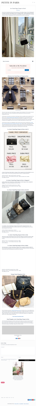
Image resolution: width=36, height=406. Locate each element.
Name (2, 357)
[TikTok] (34, 399)
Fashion (4, 397)
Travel (11, 397)
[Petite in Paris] (10, 2)
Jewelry (9, 397)
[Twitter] (17, 338)
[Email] (19, 338)
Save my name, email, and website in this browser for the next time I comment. (8, 360)
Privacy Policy (16, 403)
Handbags (7, 397)
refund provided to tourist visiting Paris (12, 117)
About (13, 397)
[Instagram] (31, 399)
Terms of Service (26, 403)
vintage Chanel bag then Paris (16, 310)
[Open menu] (34, 2)
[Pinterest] (18, 338)
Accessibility (21, 403)
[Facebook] (16, 338)
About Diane (3, 382)
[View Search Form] (33, 2)
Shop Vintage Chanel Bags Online (18, 316)
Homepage (2, 397)
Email (20, 357)
